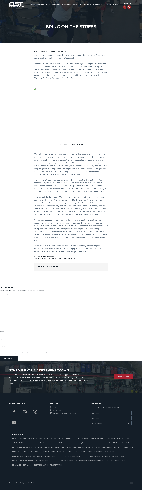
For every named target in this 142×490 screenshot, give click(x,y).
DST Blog (115, 456)
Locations (55, 408)
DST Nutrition (27, 465)
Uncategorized (48, 257)
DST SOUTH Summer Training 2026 (73, 456)
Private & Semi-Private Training (22, 461)
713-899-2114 (56, 411)
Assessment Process (68, 438)
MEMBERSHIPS (109, 452)
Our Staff (31, 438)
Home (14, 438)
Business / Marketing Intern (44, 447)
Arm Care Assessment (96, 443)
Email (2, 339)
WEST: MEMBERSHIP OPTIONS (45, 452)
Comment (4, 295)
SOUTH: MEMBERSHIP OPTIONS (67, 452)
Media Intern (59, 447)
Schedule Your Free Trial (52, 438)
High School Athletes (113, 443)
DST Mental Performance (65, 461)
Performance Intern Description (22, 447)
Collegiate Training (18, 443)
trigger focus (59, 258)
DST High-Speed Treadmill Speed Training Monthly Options (114, 447)
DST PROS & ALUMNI (41, 465)
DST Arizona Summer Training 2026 (98, 456)
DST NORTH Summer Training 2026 (23, 456)
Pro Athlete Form (32, 443)
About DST (125, 443)
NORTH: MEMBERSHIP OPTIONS (22, 452)
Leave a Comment (61, 51)
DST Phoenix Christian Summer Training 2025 (90, 461)
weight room (70, 258)
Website (3, 347)
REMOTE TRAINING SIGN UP (116, 461)
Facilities (39, 438)
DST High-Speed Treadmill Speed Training (79, 447)
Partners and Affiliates (98, 438)
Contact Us (22, 438)
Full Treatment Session (66, 443)
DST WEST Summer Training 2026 (48, 456)
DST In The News (83, 438)
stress (51, 258)
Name (2, 331)
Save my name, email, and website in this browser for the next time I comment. (28, 353)
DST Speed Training (123, 438)
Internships (111, 438)
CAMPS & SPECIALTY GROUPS (45, 461)
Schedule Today (123, 377)
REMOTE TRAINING (56, 465)
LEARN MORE (16, 465)
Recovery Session (81, 443)
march (46, 258)
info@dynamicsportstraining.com (64, 413)
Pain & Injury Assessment (48, 443)
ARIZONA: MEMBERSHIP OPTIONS (91, 452)
